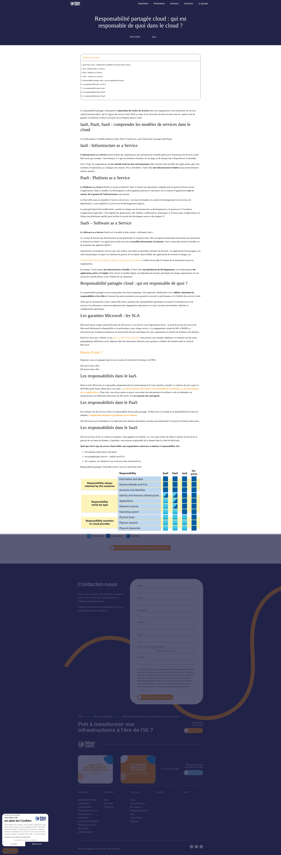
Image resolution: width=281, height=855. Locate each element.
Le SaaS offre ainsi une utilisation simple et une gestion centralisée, (110, 260)
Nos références (137, 803)
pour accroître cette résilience (126, 337)
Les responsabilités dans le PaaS (94, 92)
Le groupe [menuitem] (203, 3)
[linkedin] (191, 847)
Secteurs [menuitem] (174, 3)
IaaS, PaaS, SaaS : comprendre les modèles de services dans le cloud (106, 65)
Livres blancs (136, 818)
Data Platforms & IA (87, 810)
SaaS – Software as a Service (93, 76)
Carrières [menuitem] (188, 3)
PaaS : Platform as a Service (92, 72)
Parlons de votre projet (197, 723)
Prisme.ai (108, 807)
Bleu (106, 800)
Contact (185, 792)
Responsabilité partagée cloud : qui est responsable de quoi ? (104, 80)
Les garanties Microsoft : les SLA (94, 84)
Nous (132, 800)
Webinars (134, 821)
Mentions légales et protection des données (99, 849)
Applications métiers (87, 800)
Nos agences (136, 807)
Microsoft (108, 803)
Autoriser (144, 690)
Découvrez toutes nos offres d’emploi (194, 766)
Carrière (159, 792)
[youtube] (196, 847)
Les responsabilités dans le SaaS (94, 96)
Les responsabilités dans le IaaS (94, 88)
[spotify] (201, 847)
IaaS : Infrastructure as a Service (94, 69)
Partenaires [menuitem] (159, 3)
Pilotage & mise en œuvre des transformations (87, 828)
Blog (132, 814)
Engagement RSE (138, 810)
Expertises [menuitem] (143, 3)
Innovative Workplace (88, 821)
